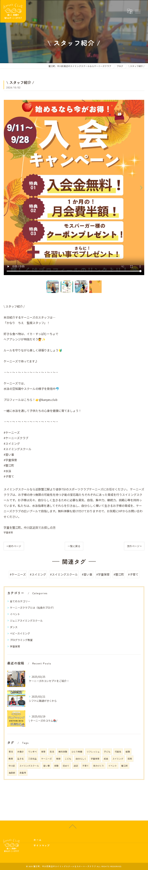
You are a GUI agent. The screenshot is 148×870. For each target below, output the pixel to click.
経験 (128, 751)
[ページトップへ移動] (72, 826)
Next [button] (140, 187)
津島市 (22, 772)
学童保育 (8, 532)
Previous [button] (7, 187)
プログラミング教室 (21, 640)
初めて (66, 765)
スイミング (117, 758)
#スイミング (38, 574)
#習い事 (87, 574)
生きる (20, 758)
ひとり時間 (76, 751)
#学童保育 (103, 574)
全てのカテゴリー (20, 601)
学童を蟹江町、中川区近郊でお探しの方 (30, 527)
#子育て (133, 574)
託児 (52, 751)
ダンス (14, 627)
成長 (106, 758)
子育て (85, 765)
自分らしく (81, 758)
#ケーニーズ (18, 574)
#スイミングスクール (64, 574)
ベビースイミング (20, 633)
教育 (11, 758)
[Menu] (138, 11)
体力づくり (98, 765)
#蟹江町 (119, 574)
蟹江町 (124, 765)
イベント (15, 614)
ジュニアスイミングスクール (26, 620)
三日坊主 (32, 758)
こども (68, 758)
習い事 (46, 765)
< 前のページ (13, 546)
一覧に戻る (74, 546)
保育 (43, 751)
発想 (58, 758)
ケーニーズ (46, 758)
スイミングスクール (29, 765)
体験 (56, 765)
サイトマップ (42, 845)
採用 (130, 758)
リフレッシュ (93, 751)
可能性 (118, 751)
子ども (107, 751)
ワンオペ (32, 751)
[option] (74, 187)
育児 (11, 751)
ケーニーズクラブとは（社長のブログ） (32, 607)
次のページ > (134, 546)
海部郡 (12, 772)
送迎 (76, 765)
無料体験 (62, 751)
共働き (20, 751)
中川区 (12, 765)
